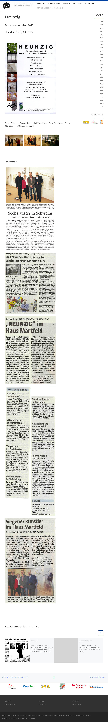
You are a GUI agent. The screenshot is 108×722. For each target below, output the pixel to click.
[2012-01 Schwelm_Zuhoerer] (50, 140)
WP (12, 718)
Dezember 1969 (86, 641)
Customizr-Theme (30, 718)
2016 (101, 54)
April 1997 (34, 641)
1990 (101, 80)
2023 (101, 31)
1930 (101, 100)
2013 (101, 64)
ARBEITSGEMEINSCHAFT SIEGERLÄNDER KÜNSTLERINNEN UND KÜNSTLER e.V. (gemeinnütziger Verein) (40, 715)
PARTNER (41, 701)
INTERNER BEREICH (10, 704)
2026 (101, 21)
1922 (101, 103)
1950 (101, 94)
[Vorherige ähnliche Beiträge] (95, 632)
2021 (101, 38)
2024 (101, 28)
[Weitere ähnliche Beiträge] (100, 632)
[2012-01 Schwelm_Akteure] (14, 140)
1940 (101, 97)
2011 (101, 71)
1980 (101, 84)
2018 (101, 48)
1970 (101, 87)
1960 (101, 90)
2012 (101, 67)
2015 (101, 58)
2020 (101, 41)
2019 (101, 44)
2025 (101, 25)
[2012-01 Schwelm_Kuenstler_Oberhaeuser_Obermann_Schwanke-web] (32, 140)
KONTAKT (7, 701)
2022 (101, 35)
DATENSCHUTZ (76, 704)
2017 (101, 51)
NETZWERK (42, 704)
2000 (101, 77)
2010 (101, 74)
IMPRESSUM (75, 701)
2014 (101, 61)
